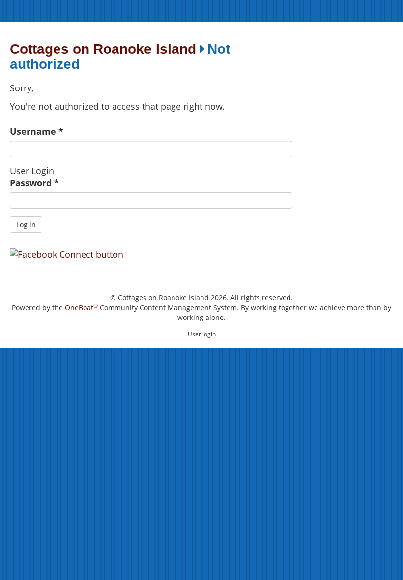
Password (34, 183)
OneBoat (81, 307)
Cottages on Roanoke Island (103, 49)
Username (36, 131)
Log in (26, 224)
